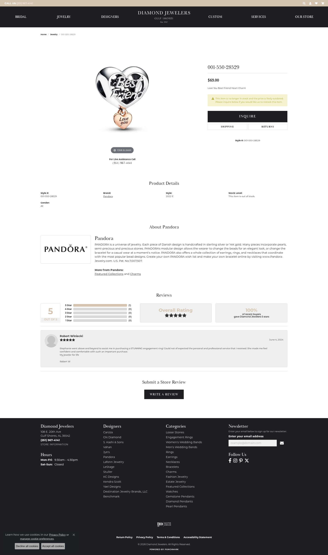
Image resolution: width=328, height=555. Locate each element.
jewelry (54, 34)
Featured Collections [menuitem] (180, 487)
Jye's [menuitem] (106, 452)
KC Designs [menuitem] (111, 477)
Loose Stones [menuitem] (175, 432)
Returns (268, 126)
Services (258, 17)
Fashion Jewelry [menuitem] (177, 477)
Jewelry (64, 17)
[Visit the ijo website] (164, 524)
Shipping (227, 126)
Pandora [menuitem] (109, 457)
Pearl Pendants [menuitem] (176, 506)
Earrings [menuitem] (171, 457)
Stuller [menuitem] (107, 472)
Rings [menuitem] (170, 452)
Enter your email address (246, 436)
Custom (215, 17)
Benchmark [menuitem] (111, 496)
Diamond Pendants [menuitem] (179, 501)
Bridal (20, 17)
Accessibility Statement (198, 537)
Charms (135, 274)
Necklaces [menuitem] (173, 462)
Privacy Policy (144, 537)
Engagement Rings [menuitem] (179, 437)
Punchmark (171, 550)
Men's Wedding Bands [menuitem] (181, 447)
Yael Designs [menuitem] (112, 487)
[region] (122, 98)
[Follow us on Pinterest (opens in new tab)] (241, 460)
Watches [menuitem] (172, 491)
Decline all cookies (27, 546)
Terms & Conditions (168, 537)
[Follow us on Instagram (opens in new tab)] (235, 460)
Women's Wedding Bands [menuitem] (184, 442)
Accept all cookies (53, 546)
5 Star (68, 305)
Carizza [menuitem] (108, 432)
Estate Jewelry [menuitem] (176, 482)
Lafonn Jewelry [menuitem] (113, 462)
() (130, 305)
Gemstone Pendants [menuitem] (180, 496)
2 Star (68, 316)
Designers (110, 17)
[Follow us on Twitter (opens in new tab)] (246, 460)
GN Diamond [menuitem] (112, 437)
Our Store (304, 17)
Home (44, 34)
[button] (304, 3)
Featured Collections (109, 274)
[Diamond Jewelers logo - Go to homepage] (164, 17)
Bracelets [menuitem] (172, 467)
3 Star (68, 312)
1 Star (68, 320)
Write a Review (164, 394)
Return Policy (124, 537)
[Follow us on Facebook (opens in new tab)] (230, 460)
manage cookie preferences (37, 538)
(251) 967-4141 (122, 163)
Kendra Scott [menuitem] (112, 482)
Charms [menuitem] (171, 472)
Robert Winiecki (71, 336)
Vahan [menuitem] (107, 447)
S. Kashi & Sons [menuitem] (113, 442)
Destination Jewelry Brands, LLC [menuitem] (125, 491)
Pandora (108, 196)
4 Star (68, 309)
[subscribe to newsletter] (282, 443)
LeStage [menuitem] (108, 467)
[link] (18, 3)
